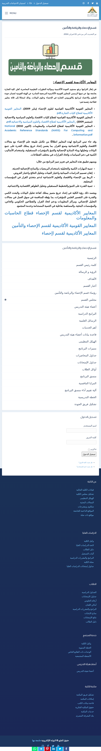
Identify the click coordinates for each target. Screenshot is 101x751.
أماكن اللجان (90, 605)
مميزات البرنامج (87, 348)
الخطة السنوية (85, 647)
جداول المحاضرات (86, 355)
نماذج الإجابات (90, 613)
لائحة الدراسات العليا (85, 545)
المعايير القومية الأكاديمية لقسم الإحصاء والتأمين (54, 225)
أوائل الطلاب (89, 369)
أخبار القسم (89, 285)
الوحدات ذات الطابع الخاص (79, 652)
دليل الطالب (88, 549)
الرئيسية (91, 258)
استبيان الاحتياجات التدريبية (13, 3)
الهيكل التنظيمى (87, 341)
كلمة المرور (91, 437)
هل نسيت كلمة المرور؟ (85, 462)
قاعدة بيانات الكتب (85, 703)
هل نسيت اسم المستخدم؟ (84, 467)
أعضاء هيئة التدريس (85, 306)
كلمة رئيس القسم (86, 264)
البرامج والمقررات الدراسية (82, 557)
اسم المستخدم (90, 425)
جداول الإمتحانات (86, 362)
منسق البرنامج (88, 376)
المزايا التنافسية (87, 383)
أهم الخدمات (89, 327)
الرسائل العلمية (87, 320)
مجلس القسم (88, 299)
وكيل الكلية (89, 541)
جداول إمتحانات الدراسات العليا (80, 566)
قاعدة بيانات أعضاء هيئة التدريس (78, 334)
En (30, 3)
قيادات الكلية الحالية (85, 489)
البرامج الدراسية (87, 313)
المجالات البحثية (87, 502)
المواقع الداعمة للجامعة (83, 510)
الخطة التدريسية (87, 397)
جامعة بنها (36, 740)
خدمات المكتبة (87, 711)
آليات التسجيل (88, 553)
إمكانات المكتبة (87, 699)
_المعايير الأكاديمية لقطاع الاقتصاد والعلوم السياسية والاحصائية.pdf (41, 121)
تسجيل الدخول (42, 3)
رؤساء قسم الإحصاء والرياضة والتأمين (75, 292)
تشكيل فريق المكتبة (85, 694)
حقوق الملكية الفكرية (84, 707)
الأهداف (92, 278)
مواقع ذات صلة (87, 515)
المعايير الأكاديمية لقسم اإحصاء (69, 233)
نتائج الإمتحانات (90, 617)
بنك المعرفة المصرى (85, 715)
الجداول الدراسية (89, 592)
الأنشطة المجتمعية (83, 656)
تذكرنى (93, 449)
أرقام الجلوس (90, 600)
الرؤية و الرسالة (87, 271)
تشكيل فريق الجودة (85, 404)
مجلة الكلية (89, 562)
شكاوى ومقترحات (86, 506)
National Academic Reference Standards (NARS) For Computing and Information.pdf (48, 130)
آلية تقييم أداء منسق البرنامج (80, 390)
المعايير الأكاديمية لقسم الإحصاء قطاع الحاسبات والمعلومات (50, 215)
